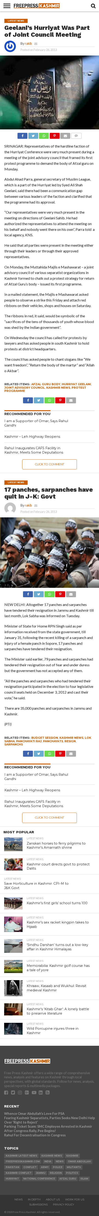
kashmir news (58, 387)
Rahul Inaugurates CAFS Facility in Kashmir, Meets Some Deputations (33, 450)
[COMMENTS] (76, 134)
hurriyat (12, 1178)
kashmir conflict (19, 1172)
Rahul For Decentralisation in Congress (35, 1135)
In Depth (34, 1199)
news (60, 1161)
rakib (28, 43)
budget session (44, 737)
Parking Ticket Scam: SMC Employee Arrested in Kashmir (48, 1126)
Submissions (38, 1204)
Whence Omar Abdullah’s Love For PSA (34, 1114)
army (45, 1167)
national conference (39, 1178)
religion (56, 1172)
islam (84, 1178)
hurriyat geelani (76, 384)
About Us (53, 1199)
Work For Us (74, 1199)
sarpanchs (13, 744)
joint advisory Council (24, 387)
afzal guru (67, 1178)
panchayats (53, 741)
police (57, 1167)
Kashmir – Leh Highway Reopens (32, 437)
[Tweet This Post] (33, 134)
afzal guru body (45, 384)
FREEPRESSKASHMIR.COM (23, 1161)
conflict (30, 1167)
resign (70, 741)
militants (74, 1167)
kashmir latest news (21, 1155)
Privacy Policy (63, 1204)
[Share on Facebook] (22, 134)
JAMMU (40, 1172)
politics (72, 1172)
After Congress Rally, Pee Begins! (30, 1131)
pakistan (12, 1167)
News (19, 1199)
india (47, 1161)
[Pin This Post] (55, 134)
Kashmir (72, 1155)
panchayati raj (29, 741)
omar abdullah (79, 1161)
